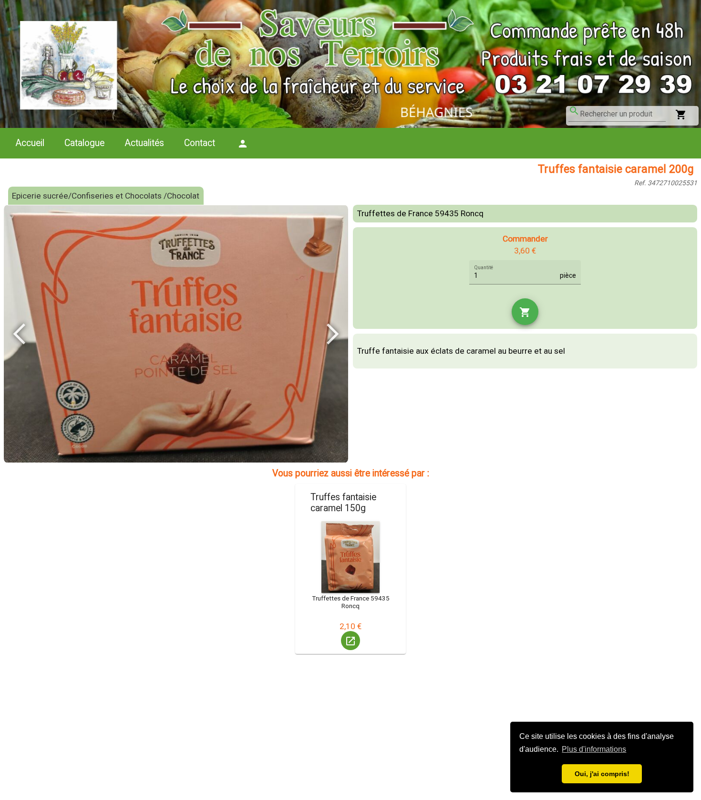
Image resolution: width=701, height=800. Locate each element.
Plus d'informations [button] (594, 749)
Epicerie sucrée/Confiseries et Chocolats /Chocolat (105, 195)
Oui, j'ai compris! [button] (602, 774)
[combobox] (623, 114)
